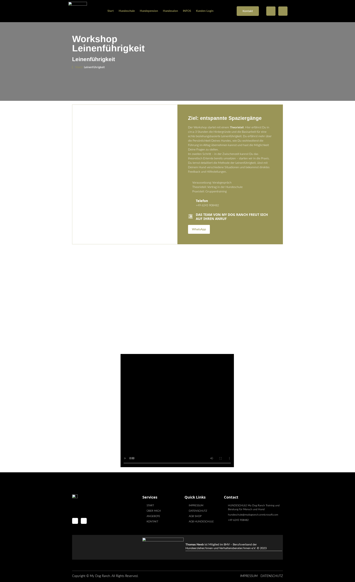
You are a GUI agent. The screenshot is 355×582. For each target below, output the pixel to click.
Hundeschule (127, 11)
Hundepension (149, 11)
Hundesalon (170, 11)
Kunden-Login (204, 11)
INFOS (187, 11)
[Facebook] (270, 11)
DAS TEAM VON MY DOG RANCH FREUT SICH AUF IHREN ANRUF (232, 216)
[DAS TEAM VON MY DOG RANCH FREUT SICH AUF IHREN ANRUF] (190, 213)
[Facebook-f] (75, 521)
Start (110, 11)
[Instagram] (283, 11)
